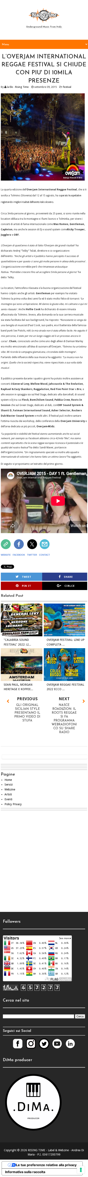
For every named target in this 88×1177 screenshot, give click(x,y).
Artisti (8, 794)
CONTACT (44, 555)
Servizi (9, 784)
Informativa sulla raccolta (25, 1172)
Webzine (10, 789)
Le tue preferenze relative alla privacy (46, 1165)
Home (8, 779)
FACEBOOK (19, 555)
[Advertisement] (44, 864)
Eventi (8, 799)
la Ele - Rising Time (18, 86)
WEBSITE (6, 555)
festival (67, 86)
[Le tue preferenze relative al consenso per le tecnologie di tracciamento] (81, 1170)
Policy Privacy (13, 804)
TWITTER (32, 555)
